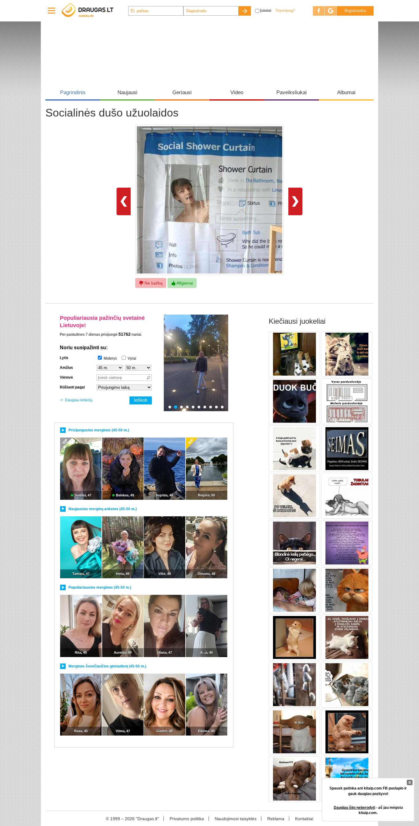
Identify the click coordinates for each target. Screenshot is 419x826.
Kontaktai (304, 818)
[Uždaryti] (410, 782)
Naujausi (127, 92)
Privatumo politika (187, 818)
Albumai (346, 92)
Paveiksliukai (291, 92)
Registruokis (355, 10)
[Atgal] (124, 201)
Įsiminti (265, 10)
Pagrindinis (73, 92)
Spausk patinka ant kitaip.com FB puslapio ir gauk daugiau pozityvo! (368, 791)
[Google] (330, 11)
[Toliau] (295, 201)
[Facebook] (319, 11)
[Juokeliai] (94, 10)
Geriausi (182, 92)
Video (236, 92)
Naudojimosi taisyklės (235, 818)
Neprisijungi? (285, 10)
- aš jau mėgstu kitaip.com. (368, 810)
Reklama (275, 818)
